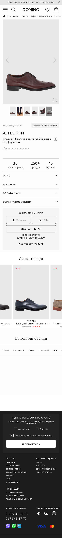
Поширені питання (15, 492)
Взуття (25, 16)
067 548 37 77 (31, 229)
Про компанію (12, 465)
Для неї (44, 429)
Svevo (31, 350)
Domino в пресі (13, 469)
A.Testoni (14, 132)
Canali (6, 350)
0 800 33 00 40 (17, 513)
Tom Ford (43, 350)
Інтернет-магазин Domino (6, 16)
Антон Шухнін (12, 482)
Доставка (40, 465)
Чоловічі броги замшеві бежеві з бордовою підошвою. (31, 324)
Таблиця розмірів (44, 472)
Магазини (10, 462)
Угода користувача (15, 496)
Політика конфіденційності (19, 499)
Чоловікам (13, 16)
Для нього (24, 429)
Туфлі (33, 16)
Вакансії (10, 475)
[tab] (31, 175)
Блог (8, 479)
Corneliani (19, 350)
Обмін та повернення (46, 469)
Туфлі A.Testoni (46, 16)
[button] (53, 25)
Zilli (55, 350)
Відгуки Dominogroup (16, 472)
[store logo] (31, 9)
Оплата (39, 462)
